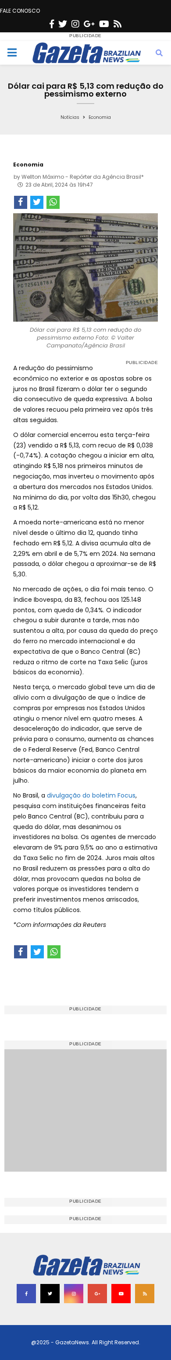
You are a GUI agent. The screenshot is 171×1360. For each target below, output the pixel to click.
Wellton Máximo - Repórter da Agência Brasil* (82, 176)
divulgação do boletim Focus (91, 795)
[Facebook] (52, 24)
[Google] (89, 24)
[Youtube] (104, 24)
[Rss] (117, 24)
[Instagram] (75, 24)
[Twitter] (62, 24)
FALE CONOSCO (20, 10)
